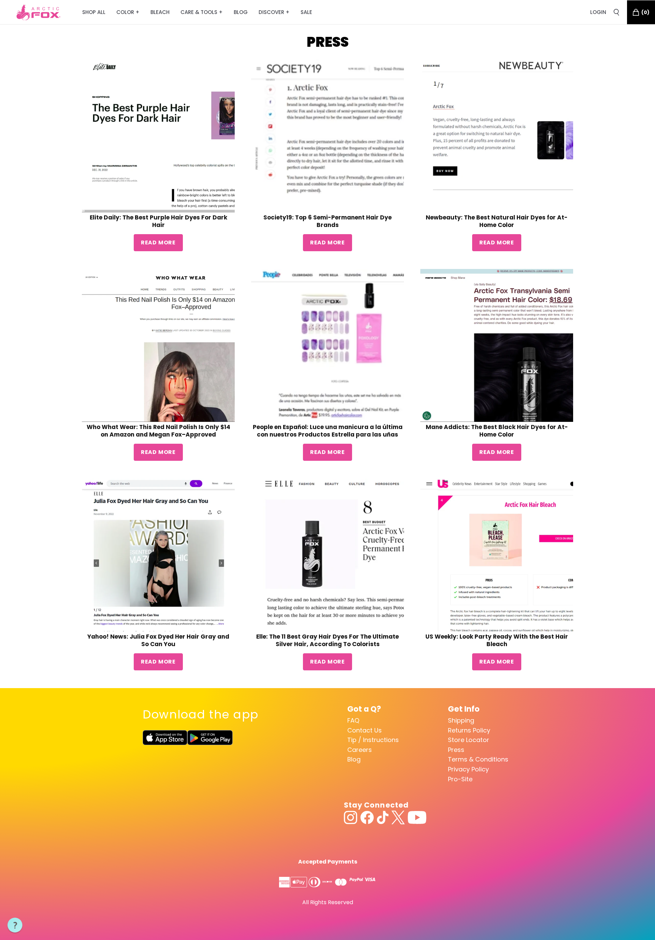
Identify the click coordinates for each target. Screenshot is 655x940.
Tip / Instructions (373, 740)
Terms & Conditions (478, 759)
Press (456, 749)
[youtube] (417, 817)
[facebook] (367, 817)
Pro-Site (460, 779)
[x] (398, 817)
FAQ (353, 720)
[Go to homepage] (38, 12)
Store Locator (468, 740)
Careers (359, 749)
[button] (15, 925)
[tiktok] (383, 817)
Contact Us (364, 730)
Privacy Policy (468, 769)
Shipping (461, 720)
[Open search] (616, 12)
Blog (354, 759)
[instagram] (351, 817)
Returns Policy (469, 730)
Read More (158, 242)
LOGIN (598, 12)
